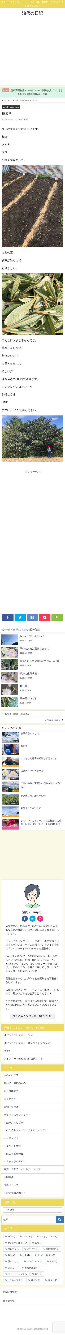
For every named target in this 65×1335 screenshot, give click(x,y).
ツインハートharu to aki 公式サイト (23, 1058)
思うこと (13, 1261)
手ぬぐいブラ (11, 1075)
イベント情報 (13, 1146)
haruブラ (13, 1249)
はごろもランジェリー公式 (18, 1035)
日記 (38, 1274)
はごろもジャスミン (52, 720)
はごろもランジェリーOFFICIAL (32, 1016)
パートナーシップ (18, 1274)
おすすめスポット (16, 1193)
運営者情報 (8, 1301)
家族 (53, 1261)
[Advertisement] (32, 52)
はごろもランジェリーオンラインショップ (27, 1043)
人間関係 (9, 1177)
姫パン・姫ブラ (14, 1122)
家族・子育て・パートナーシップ (22, 1169)
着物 (11, 1255)
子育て (12, 1268)
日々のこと (10, 1099)
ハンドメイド (11, 1138)
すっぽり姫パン (46, 1255)
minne (7, 1050)
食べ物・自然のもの (11, 107)
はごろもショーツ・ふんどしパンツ (25, 1130)
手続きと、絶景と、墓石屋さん (17, 714)
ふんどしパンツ (48, 1236)
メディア (32, 1249)
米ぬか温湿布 (32, 1268)
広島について (11, 1185)
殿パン (35, 1280)
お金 (26, 1255)
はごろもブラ (15, 1280)
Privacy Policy (10, 1292)
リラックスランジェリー (17, 1115)
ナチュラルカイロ (16, 1161)
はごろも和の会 (14, 1153)
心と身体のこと (12, 1091)
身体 (11, 1236)
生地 (38, 1243)
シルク (27, 1236)
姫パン (52, 1280)
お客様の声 (52, 1249)
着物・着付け (11, 1107)
